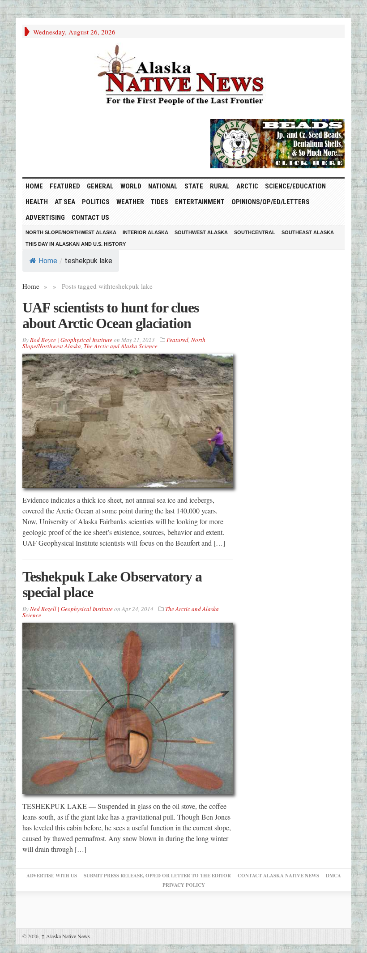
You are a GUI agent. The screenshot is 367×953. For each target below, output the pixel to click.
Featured (65, 186)
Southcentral (254, 232)
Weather (130, 202)
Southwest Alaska (201, 232)
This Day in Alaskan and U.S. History (76, 244)
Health (37, 202)
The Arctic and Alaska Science (121, 346)
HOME (34, 186)
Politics (96, 202)
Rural (220, 186)
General (100, 186)
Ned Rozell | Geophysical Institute (71, 609)
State (193, 186)
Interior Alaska (145, 232)
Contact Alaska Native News (278, 875)
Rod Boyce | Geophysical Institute (71, 340)
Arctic (247, 186)
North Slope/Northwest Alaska (71, 232)
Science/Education (295, 186)
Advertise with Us (51, 875)
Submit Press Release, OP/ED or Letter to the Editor (157, 875)
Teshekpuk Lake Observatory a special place (112, 584)
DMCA (333, 875)
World (130, 186)
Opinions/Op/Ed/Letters (270, 202)
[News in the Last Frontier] (183, 76)
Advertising (45, 218)
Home (47, 260)
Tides (159, 202)
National (163, 186)
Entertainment (200, 202)
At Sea (65, 202)
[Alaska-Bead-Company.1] (277, 142)
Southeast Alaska (308, 232)
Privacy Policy (183, 885)
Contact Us (90, 218)
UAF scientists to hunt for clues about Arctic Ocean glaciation (110, 315)
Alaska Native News (65, 936)
